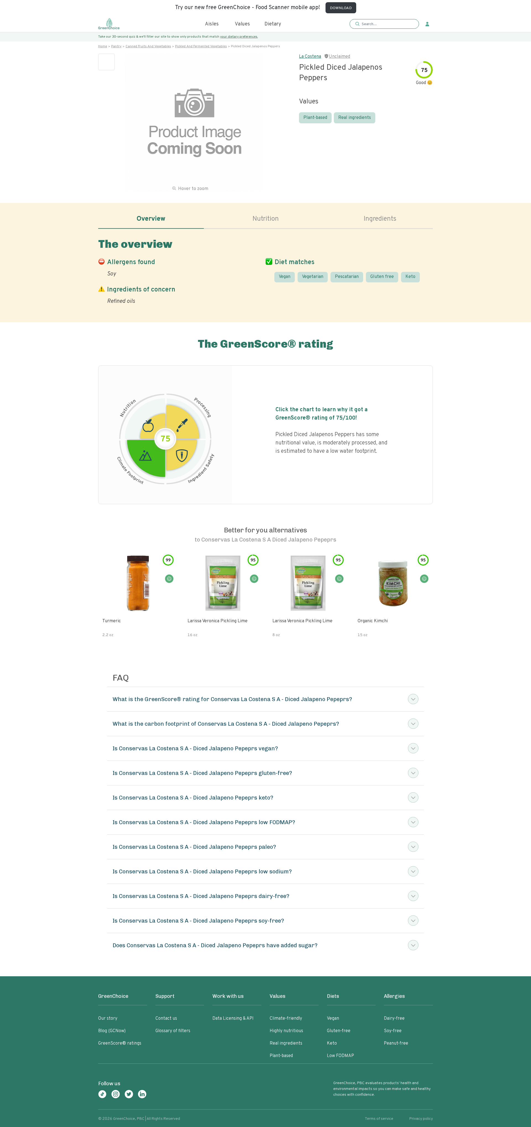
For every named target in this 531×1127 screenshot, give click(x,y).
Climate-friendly (286, 1018)
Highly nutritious (286, 1031)
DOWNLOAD (341, 8)
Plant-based (315, 118)
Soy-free (393, 1031)
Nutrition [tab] (266, 219)
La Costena (310, 56)
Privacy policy (421, 1118)
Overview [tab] (151, 219)
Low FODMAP (340, 1056)
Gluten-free (338, 1031)
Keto (410, 277)
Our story (107, 1018)
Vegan (284, 277)
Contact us (166, 1018)
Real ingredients (354, 118)
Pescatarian (347, 277)
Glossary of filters (172, 1031)
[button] (384, 24)
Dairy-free (394, 1018)
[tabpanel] (265, 270)
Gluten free (382, 277)
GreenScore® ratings (119, 1043)
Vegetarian (312, 277)
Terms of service (379, 1118)
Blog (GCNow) (112, 1031)
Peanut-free (396, 1043)
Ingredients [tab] (380, 219)
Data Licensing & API (233, 1018)
